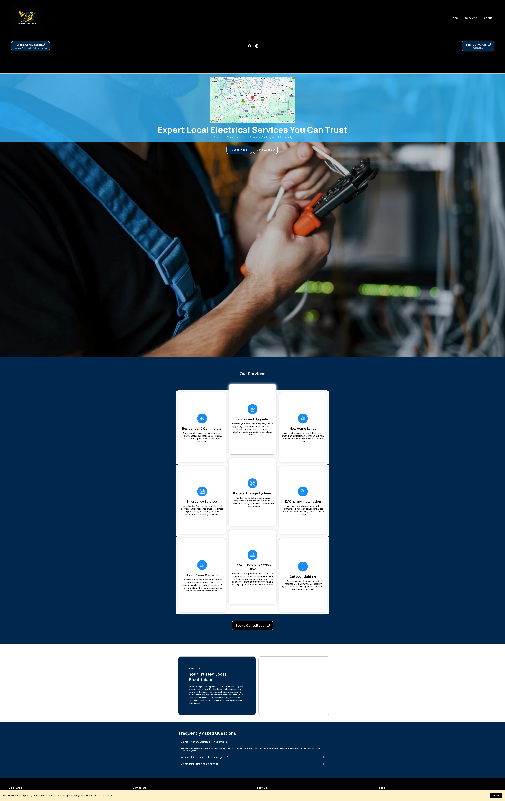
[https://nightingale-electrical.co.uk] (27, 18)
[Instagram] (257, 46)
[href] (252, 100)
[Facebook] (249, 46)
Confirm (496, 795)
